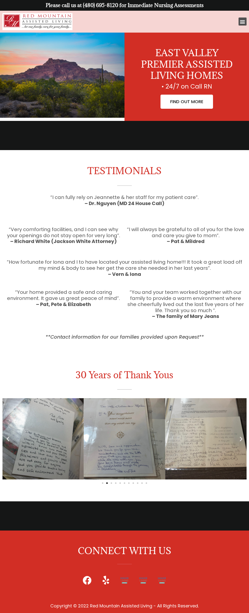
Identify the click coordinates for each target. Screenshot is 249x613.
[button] (243, 22)
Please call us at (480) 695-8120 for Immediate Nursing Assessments (125, 5)
